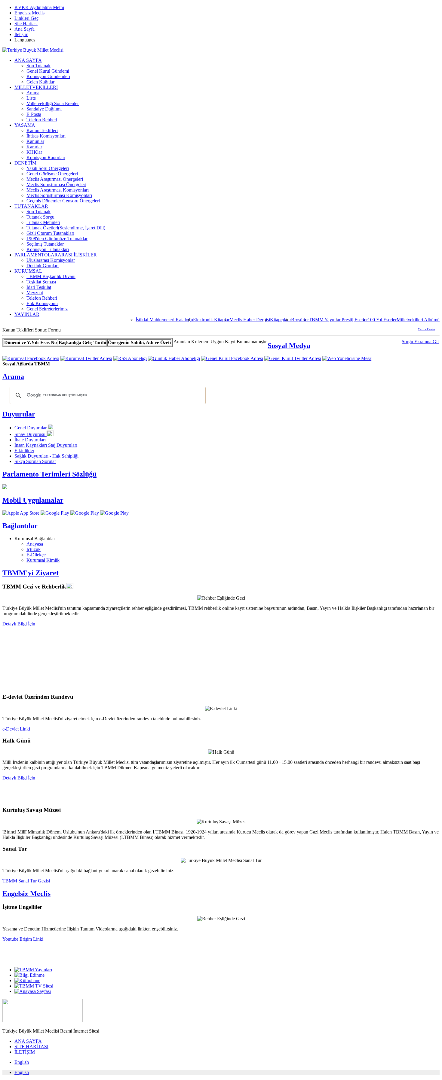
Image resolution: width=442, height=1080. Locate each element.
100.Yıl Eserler (382, 319)
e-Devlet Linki (16, 728)
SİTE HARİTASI (31, 1046)
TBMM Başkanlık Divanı (50, 276)
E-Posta (33, 114)
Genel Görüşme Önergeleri (52, 173)
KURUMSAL (28, 271)
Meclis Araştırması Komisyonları (57, 189)
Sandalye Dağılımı (44, 108)
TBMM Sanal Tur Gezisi (26, 880)
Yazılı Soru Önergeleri (47, 168)
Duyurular (18, 414)
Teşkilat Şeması (41, 281)
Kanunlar (35, 141)
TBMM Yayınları (325, 319)
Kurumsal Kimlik (43, 560)
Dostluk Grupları (42, 265)
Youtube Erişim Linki (22, 939)
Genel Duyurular (31, 427)
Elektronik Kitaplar (211, 319)
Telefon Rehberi (41, 119)
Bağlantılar (20, 526)
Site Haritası (26, 23)
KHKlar (34, 152)
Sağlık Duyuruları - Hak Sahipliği (46, 455)
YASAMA (24, 125)
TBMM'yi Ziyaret (30, 573)
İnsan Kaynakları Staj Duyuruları (45, 445)
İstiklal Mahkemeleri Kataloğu (164, 319)
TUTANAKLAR (31, 206)
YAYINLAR (26, 314)
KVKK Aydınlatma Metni (39, 7)
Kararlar (34, 146)
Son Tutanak (38, 65)
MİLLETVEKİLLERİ (36, 87)
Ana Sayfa (24, 29)
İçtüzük (33, 549)
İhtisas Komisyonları (46, 135)
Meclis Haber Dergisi (249, 319)
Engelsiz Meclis (29, 12)
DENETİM (25, 162)
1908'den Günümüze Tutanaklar (56, 238)
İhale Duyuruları (30, 439)
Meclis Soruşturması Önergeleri (56, 184)
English (21, 1062)
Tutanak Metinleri (43, 222)
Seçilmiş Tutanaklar (45, 244)
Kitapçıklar (280, 319)
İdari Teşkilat (38, 287)
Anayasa (34, 543)
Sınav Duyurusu (30, 434)
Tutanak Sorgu (40, 216)
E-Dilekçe (36, 554)
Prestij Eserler (355, 319)
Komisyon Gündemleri (48, 76)
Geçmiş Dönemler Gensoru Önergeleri (63, 200)
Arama (32, 92)
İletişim (21, 34)
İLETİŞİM (24, 1051)
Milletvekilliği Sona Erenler (52, 103)
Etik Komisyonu (42, 303)
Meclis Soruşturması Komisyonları (59, 195)
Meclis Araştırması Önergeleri (54, 179)
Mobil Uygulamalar (32, 500)
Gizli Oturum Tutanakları (50, 233)
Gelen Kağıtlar (40, 81)
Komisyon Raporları (45, 157)
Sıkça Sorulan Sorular (35, 461)
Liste (31, 98)
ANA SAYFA (28, 60)
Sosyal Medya (289, 345)
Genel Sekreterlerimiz (47, 308)
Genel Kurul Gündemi (47, 71)
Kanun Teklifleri (42, 130)
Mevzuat (34, 292)
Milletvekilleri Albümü (418, 319)
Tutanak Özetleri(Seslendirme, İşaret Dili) (65, 227)
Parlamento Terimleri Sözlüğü (49, 474)
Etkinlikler (24, 450)
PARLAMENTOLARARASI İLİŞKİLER (55, 254)
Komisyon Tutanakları (47, 249)
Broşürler (300, 319)
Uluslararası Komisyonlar (50, 260)
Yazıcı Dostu (426, 329)
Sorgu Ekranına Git (420, 341)
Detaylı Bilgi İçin (18, 623)
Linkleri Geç (26, 18)
